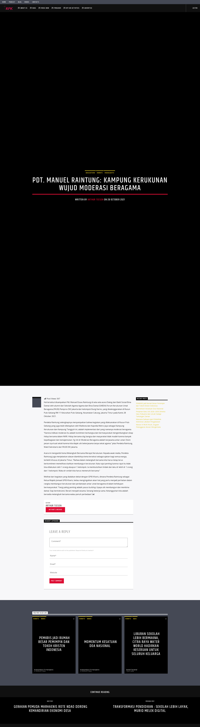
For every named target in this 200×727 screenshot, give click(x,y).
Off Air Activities (72, 8)
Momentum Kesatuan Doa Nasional (149, 443)
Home (4, 2)
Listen (194, 8)
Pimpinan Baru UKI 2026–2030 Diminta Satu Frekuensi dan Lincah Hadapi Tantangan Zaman (150, 448)
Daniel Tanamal (131, 704)
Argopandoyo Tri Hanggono (43, 704)
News (43, 653)
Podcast (12, 2)
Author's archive (55, 544)
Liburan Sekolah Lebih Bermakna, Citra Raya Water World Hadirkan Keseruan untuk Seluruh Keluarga (146, 679)
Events (100, 189)
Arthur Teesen (96, 216)
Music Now (45, 8)
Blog (19, 2)
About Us (24, 8)
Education (90, 189)
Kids (135, 653)
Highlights (109, 189)
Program (57, 8)
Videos (26, 2)
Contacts (35, 2)
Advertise (88, 8)
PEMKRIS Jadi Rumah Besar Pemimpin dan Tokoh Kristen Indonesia (54, 679)
